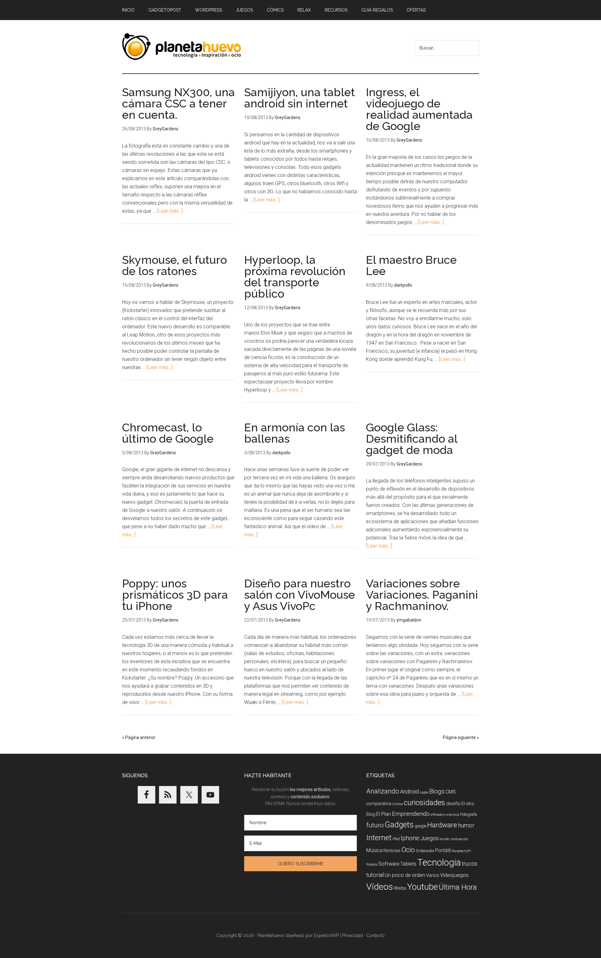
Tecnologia (439, 862)
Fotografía (468, 814)
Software (388, 864)
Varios (432, 875)
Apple (424, 792)
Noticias (391, 850)
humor (466, 825)
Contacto (375, 935)
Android (409, 791)
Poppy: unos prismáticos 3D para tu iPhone (175, 594)
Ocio (408, 850)
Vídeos (379, 887)
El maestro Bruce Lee (411, 265)
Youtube (422, 887)
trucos (469, 863)
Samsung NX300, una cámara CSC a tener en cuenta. (178, 103)
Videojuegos (454, 875)
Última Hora (458, 887)
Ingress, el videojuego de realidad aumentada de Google (419, 109)
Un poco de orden (405, 875)
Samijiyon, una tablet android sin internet (299, 98)
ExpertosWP (326, 935)
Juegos (429, 838)
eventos (453, 815)
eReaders (438, 814)
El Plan (383, 814)
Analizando (382, 791)
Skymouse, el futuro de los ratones (174, 265)
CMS (450, 792)
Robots (372, 864)
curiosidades (424, 802)
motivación (459, 839)
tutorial (375, 875)
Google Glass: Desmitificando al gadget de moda (411, 438)
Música (374, 850)
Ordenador (425, 850)
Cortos (397, 804)
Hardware (442, 825)
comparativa (378, 803)
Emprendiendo (411, 813)
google (420, 826)
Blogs (436, 791)
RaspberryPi (461, 851)
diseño (453, 803)
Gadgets (399, 824)
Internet (379, 837)
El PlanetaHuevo (181, 47)
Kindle (444, 839)
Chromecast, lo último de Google (167, 433)
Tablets (408, 864)
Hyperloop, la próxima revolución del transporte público (295, 276)
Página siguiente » (461, 737)
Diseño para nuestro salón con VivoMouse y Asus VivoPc (299, 594)
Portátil (443, 850)
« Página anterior (139, 737)
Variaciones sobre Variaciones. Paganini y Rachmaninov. (422, 594)
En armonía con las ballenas (294, 433)
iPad (396, 839)
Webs (400, 888)
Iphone (410, 838)
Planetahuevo (270, 935)
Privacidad (352, 935)
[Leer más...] (170, 211)
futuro (375, 825)
